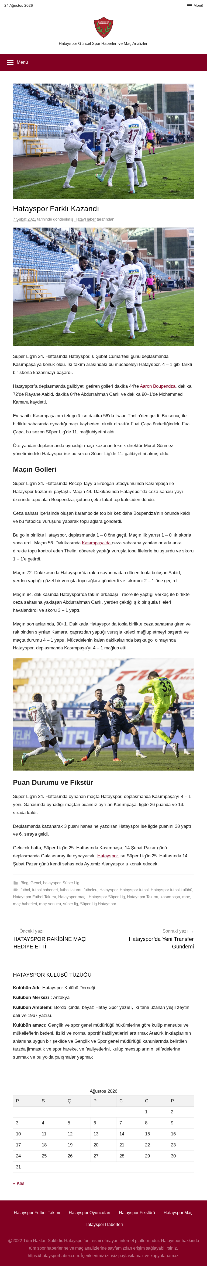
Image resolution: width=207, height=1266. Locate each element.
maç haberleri (25, 903)
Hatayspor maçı (72, 896)
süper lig (70, 903)
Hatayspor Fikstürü (137, 1212)
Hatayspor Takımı (142, 896)
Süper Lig (71, 882)
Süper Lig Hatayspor (98, 903)
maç (186, 896)
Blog (24, 882)
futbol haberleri (45, 889)
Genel (35, 882)
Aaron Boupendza (157, 386)
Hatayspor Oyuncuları (89, 1212)
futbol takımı (70, 889)
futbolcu (90, 889)
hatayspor (51, 882)
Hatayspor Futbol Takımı (34, 896)
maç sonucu (50, 903)
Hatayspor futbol (134, 889)
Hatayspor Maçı (179, 1212)
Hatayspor (108, 855)
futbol (25, 889)
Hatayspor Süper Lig (107, 896)
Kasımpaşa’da (97, 542)
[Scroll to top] (196, 1256)
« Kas (19, 1183)
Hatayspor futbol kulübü (171, 889)
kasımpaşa (170, 896)
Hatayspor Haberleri (103, 1224)
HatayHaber (85, 219)
